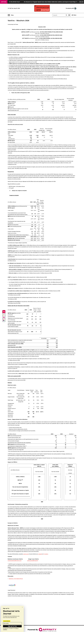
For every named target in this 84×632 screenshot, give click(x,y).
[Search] (66, 15)
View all (81, 1)
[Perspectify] (4, 314)
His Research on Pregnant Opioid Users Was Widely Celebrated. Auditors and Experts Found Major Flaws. (51, 1)
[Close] (22, 607)
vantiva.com (26, 554)
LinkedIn (40, 554)
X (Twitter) (45, 554)
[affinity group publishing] (4, 317)
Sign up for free (12, 626)
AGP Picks (3, 1)
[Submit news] (4, 311)
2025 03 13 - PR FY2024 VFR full (16, 578)
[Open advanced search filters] (69, 15)
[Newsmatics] (4, 320)
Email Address (7, 621)
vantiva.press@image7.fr (32, 560)
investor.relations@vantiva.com (14, 560)
